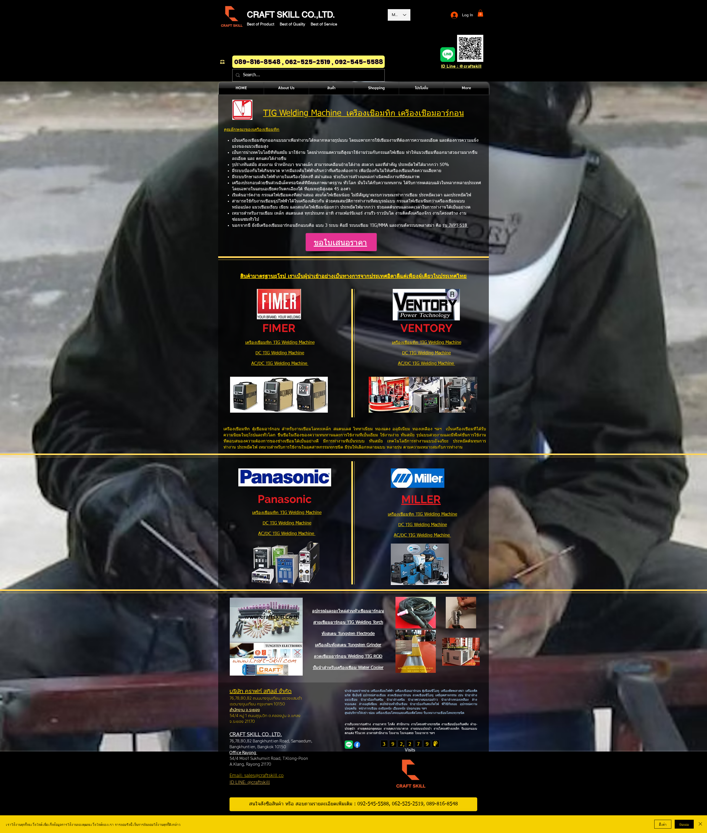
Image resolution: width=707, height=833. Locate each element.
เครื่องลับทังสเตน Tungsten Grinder (348, 645)
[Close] (700, 824)
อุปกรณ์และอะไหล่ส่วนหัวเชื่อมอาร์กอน (348, 611)
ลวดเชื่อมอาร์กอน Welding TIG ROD (348, 656)
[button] (480, 13)
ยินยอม (684, 824)
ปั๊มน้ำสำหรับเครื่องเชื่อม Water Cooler (348, 668)
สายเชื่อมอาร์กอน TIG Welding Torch (348, 622)
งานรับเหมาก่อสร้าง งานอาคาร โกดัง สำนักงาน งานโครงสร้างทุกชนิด (393, 724)
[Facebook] (357, 744)
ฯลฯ (431, 733)
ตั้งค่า (663, 824)
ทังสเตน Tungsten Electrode (347, 634)
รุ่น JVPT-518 (455, 225)
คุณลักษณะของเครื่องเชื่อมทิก (251, 130)
